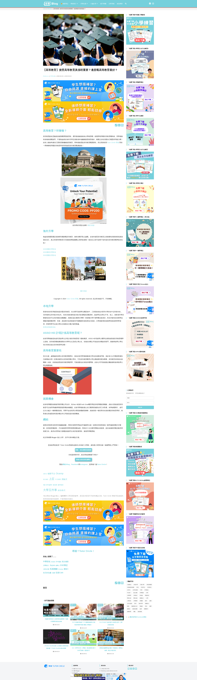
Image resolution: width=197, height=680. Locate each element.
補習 (150, 606)
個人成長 (135, 592)
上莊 (52, 478)
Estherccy (46, 76)
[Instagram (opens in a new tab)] (153, 4)
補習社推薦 (135, 608)
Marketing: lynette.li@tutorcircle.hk (109, 670)
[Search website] (126, 3)
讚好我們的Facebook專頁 (137, 617)
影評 (146, 600)
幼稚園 (141, 600)
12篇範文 (129, 584)
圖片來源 (91, 225)
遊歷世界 (129, 611)
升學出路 (49, 8)
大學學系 (129, 595)
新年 (135, 603)
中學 (141, 590)
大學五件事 (50, 490)
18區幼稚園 (149, 584)
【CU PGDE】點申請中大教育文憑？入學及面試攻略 (110, 623)
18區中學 (136, 584)
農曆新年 (146, 608)
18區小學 (142, 584)
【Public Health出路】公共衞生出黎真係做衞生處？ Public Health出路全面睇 (56, 647)
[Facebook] (122, 125)
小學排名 (129, 600)
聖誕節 (141, 606)
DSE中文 (143, 587)
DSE (138, 587)
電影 (134, 611)
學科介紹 (129, 598)
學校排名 (147, 595)
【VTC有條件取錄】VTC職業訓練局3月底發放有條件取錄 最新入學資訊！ (83, 623)
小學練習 (135, 600)
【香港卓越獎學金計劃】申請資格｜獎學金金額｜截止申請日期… (111, 649)
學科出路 (135, 598)
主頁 (44, 8)
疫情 (128, 606)
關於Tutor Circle (77, 668)
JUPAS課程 (135, 590)
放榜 (150, 600)
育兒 (146, 606)
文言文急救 (129, 603)
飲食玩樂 (140, 611)
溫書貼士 (147, 603)
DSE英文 (149, 587)
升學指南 (142, 592)
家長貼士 (142, 598)
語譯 (141, 608)
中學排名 (146, 590)
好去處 (141, 595)
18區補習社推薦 (130, 587)
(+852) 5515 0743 (105, 668)
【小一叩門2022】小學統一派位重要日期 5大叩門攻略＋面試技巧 (83, 649)
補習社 (128, 608)
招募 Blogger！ (76, 670)
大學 (147, 592)
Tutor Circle (101, 464)
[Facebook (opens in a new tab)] (150, 4)
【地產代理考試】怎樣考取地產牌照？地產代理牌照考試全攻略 (56, 620)
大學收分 (135, 595)
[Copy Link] (116, 125)
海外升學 (141, 603)
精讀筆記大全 (134, 606)
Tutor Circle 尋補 (72, 299)
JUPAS (128, 590)
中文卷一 (129, 592)
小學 (147, 598)
